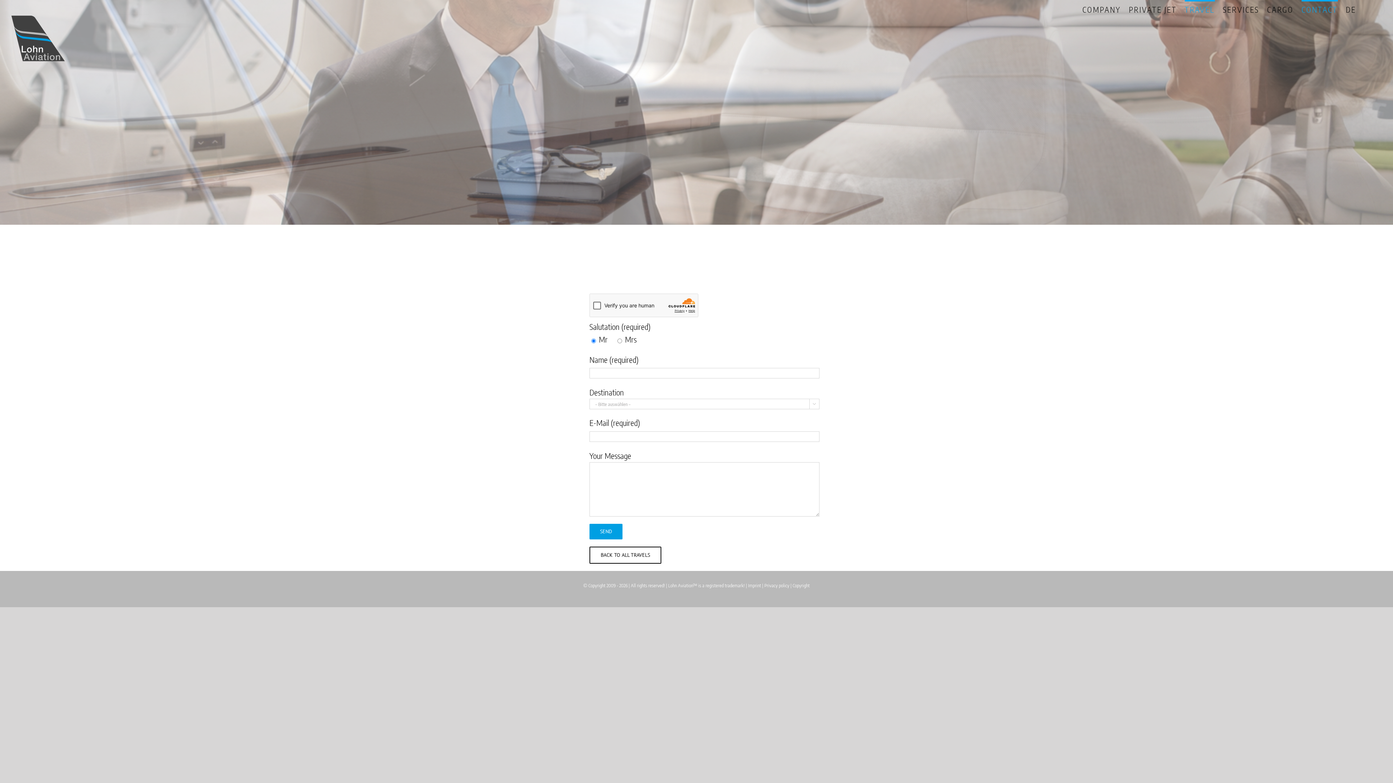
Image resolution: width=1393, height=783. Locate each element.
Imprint (754, 585)
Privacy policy (776, 585)
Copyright (801, 585)
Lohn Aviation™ (682, 585)
